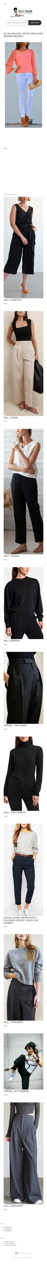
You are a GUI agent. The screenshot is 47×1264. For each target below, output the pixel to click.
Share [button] (5, 148)
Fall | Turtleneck (15, 812)
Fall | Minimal (12, 640)
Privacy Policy (9, 1243)
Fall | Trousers (13, 1022)
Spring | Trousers (15, 725)
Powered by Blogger (25, 1253)
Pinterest (8, 1227)
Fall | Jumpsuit (13, 300)
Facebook (8, 1231)
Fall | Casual (12, 556)
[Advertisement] (23, 172)
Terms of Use (9, 1241)
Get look (35, 23)
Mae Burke (29, 1257)
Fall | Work (11, 417)
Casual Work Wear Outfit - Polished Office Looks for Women (21, 920)
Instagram (8, 1229)
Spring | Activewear (16, 1091)
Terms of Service (11, 1245)
